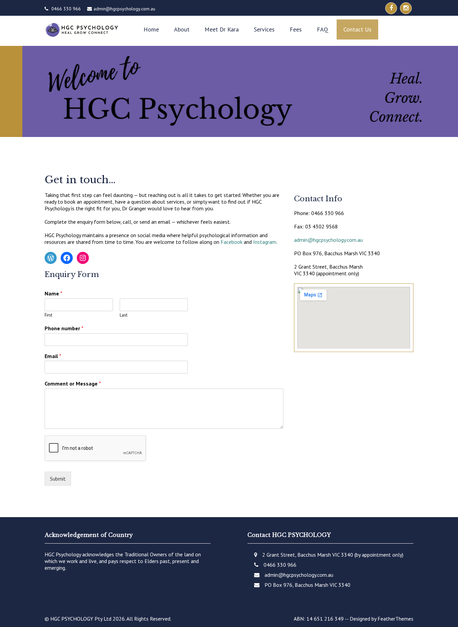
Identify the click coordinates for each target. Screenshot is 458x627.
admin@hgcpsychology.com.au (124, 9)
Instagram (264, 241)
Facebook (231, 241)
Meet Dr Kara (222, 29)
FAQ (322, 29)
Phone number (64, 328)
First (48, 315)
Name (53, 293)
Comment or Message (73, 383)
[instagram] (406, 8)
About (181, 29)
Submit (58, 478)
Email (53, 356)
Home (151, 29)
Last (123, 315)
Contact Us (357, 29)
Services (264, 29)
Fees (296, 29)
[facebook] (391, 8)
